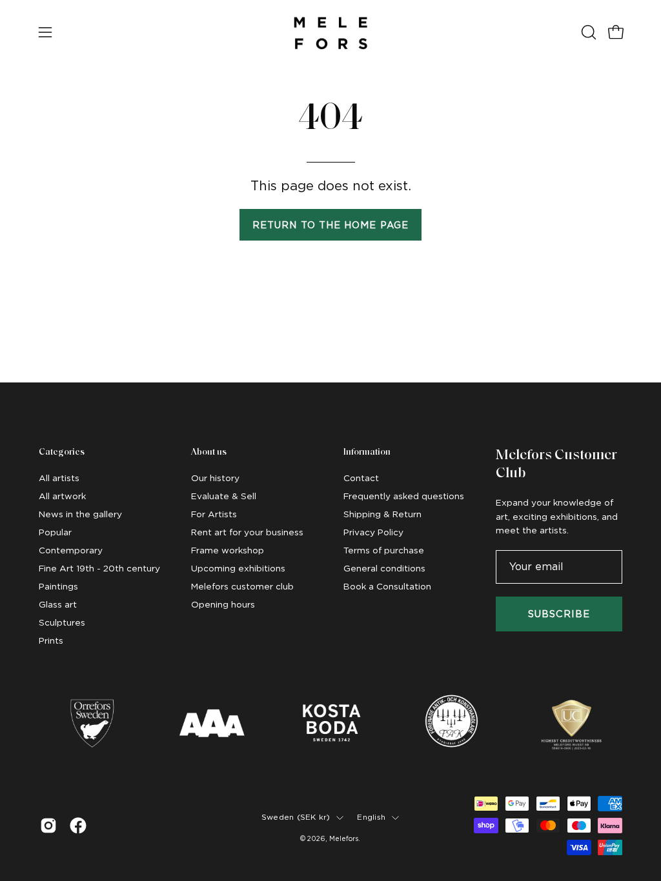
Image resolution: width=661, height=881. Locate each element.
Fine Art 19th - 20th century (99, 568)
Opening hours (223, 604)
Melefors (343, 838)
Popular (55, 532)
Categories (62, 452)
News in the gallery (80, 514)
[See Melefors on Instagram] (48, 825)
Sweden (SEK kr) (295, 817)
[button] (587, 32)
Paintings (58, 586)
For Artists (214, 514)
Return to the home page (330, 224)
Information (367, 452)
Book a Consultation (387, 586)
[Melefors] (330, 32)
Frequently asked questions (403, 496)
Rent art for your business (247, 532)
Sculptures (62, 622)
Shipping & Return (382, 514)
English (371, 817)
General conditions (384, 568)
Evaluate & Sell (223, 496)
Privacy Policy (373, 532)
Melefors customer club (242, 586)
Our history (215, 478)
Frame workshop (227, 550)
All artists (59, 478)
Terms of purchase (383, 550)
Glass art (58, 604)
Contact (361, 478)
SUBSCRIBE (559, 613)
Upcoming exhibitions (238, 568)
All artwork (62, 496)
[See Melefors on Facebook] (78, 825)
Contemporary (71, 550)
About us (209, 452)
